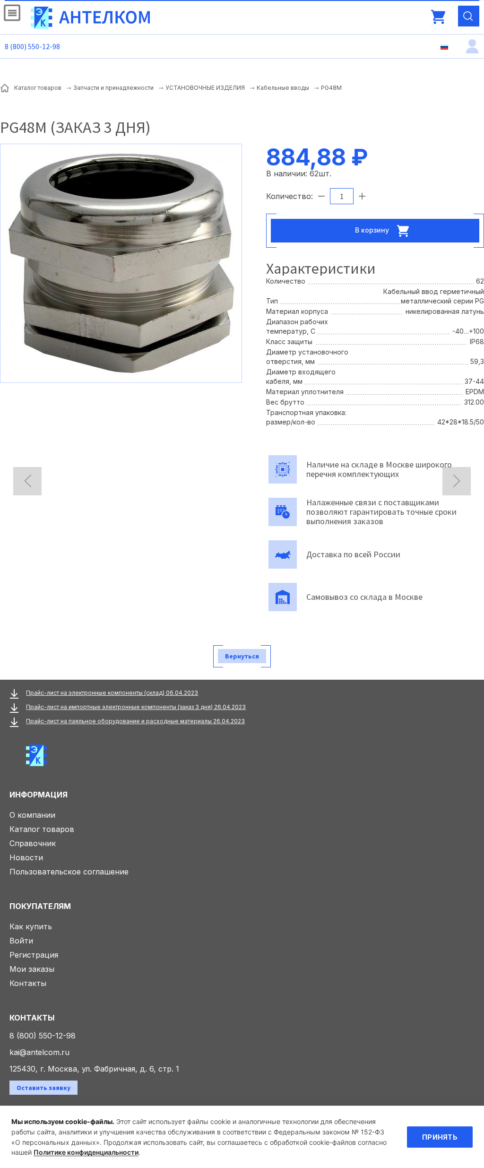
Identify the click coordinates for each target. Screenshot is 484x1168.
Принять (440, 1137)
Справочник (32, 843)
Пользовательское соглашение (69, 871)
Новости (26, 857)
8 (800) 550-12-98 (32, 46)
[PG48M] (121, 262)
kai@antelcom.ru (39, 1052)
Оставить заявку (43, 1087)
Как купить (30, 926)
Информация (38, 794)
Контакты (27, 983)
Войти (21, 940)
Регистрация (33, 955)
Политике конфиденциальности (86, 1152)
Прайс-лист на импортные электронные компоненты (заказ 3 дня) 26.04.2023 (136, 706)
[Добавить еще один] (362, 196)
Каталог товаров (41, 829)
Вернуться (242, 656)
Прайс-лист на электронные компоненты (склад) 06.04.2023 (112, 692)
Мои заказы (31, 969)
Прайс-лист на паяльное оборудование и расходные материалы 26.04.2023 (135, 721)
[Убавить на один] (321, 196)
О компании (32, 815)
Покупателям (40, 906)
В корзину (373, 229)
